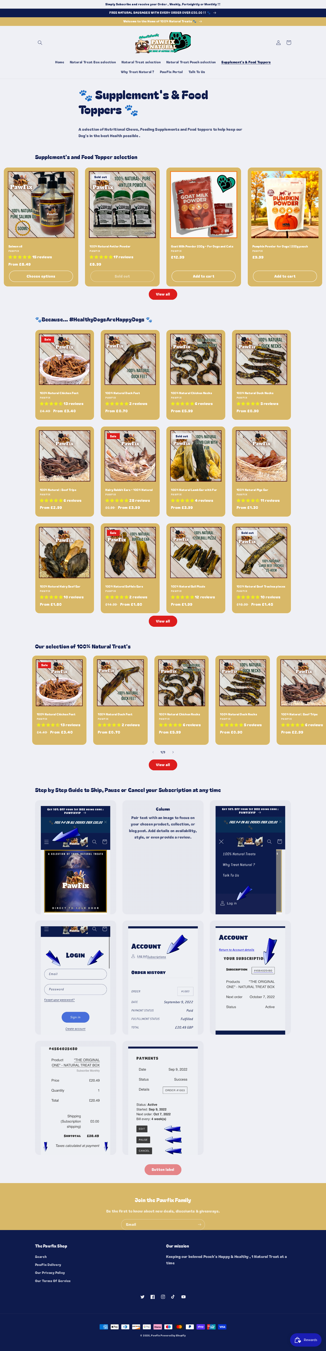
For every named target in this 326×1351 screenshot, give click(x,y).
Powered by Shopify (173, 1335)
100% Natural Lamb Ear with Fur (194, 490)
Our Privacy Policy (50, 1272)
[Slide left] (153, 752)
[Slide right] (173, 752)
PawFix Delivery (48, 1264)
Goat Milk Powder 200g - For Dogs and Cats (202, 246)
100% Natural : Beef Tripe (58, 490)
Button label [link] (163, 1169)
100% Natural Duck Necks (255, 393)
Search (41, 1256)
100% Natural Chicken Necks (191, 393)
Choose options (41, 276)
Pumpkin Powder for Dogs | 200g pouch (280, 246)
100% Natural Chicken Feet (59, 393)
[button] (40, 42)
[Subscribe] (199, 1224)
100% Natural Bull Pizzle (188, 586)
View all (163, 294)
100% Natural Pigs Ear (252, 490)
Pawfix (155, 1335)
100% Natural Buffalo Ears (124, 586)
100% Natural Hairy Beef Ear (60, 586)
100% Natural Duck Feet (122, 393)
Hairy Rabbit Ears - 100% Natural (129, 490)
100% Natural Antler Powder (110, 246)
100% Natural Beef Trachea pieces (261, 586)
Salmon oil (15, 246)
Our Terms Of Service (53, 1280)
